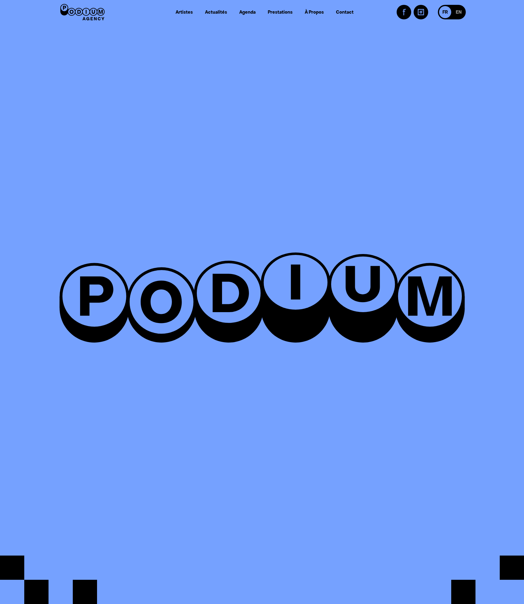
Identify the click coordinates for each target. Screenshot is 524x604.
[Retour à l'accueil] (82, 12)
